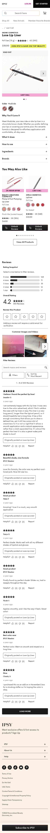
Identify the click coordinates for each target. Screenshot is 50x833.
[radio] (5, 109)
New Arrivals (18, 21)
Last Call (10, 28)
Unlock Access (14, 227)
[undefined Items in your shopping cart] (45, 13)
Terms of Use (6, 774)
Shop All (5, 21)
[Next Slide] (43, 73)
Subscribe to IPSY (25, 827)
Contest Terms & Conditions (12, 791)
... (2, 28)
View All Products (25, 242)
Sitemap (5, 804)
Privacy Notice (7, 778)
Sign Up (16, 733)
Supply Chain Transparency (12, 800)
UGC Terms (6, 787)
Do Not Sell (6, 782)
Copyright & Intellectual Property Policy (16, 796)
